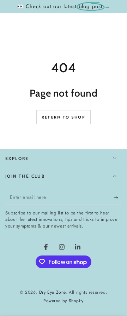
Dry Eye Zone (52, 292)
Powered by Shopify (63, 301)
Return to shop (63, 117)
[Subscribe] (118, 197)
